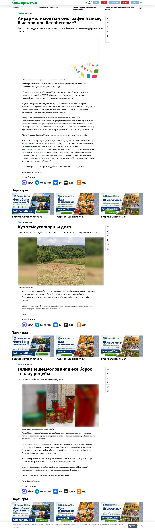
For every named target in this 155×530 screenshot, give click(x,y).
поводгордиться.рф (34, 149)
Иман (20, 222)
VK (96, 2)
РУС (104, 2)
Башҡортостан (24, 2)
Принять (132, 526)
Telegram (114, 2)
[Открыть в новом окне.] (28, 182)
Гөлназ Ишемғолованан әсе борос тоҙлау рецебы (85, 8)
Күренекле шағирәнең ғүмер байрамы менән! (119, 8)
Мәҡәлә (15, 8)
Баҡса (20, 364)
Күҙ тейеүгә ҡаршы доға (48, 7)
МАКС (135, 2)
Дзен (125, 2)
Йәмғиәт (21, 13)
